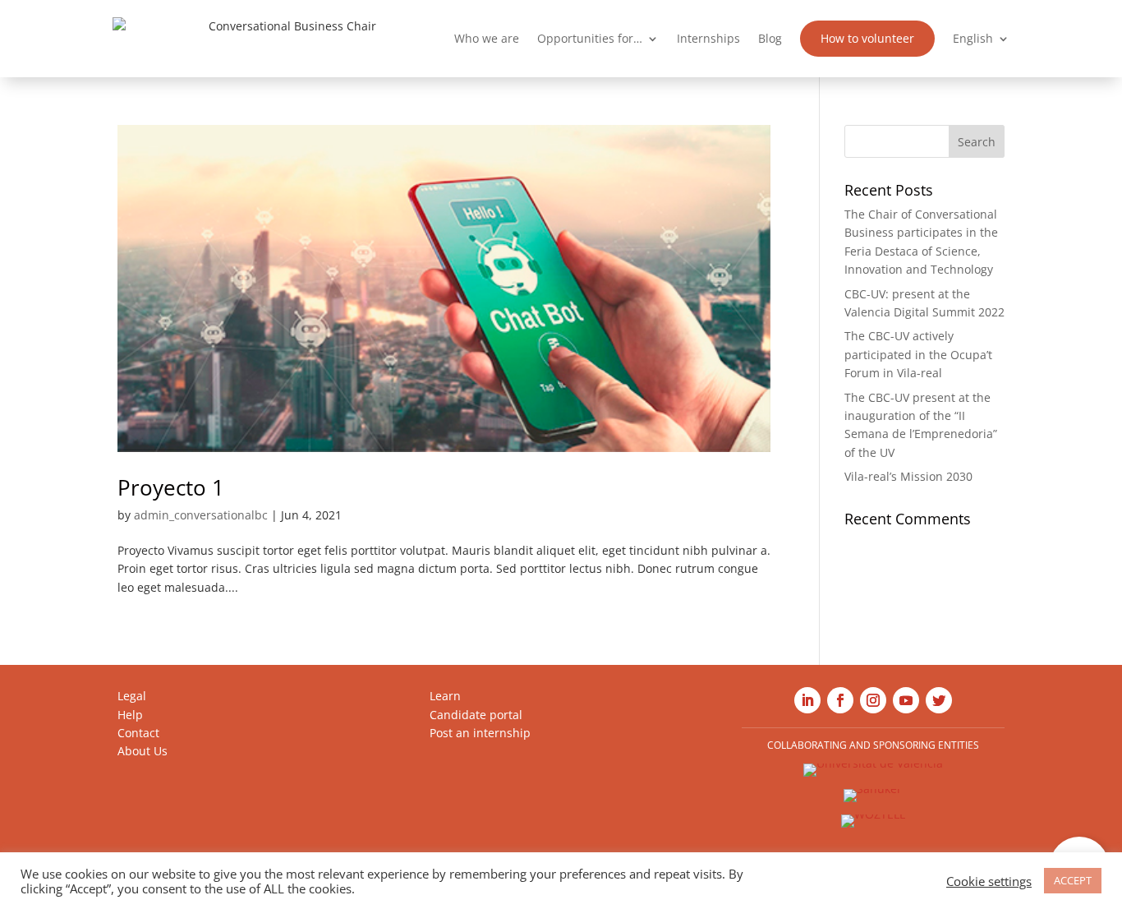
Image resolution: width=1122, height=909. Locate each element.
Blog (770, 38)
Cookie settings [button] (989, 881)
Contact (138, 733)
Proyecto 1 (170, 487)
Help (130, 714)
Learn (445, 696)
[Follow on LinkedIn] (807, 700)
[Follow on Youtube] (906, 700)
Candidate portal (476, 714)
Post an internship (480, 733)
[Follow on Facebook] (840, 700)
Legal (131, 696)
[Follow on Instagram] (873, 700)
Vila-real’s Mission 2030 (908, 476)
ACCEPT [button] (1073, 880)
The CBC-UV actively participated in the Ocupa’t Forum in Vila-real (918, 354)
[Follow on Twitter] (939, 700)
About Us (142, 751)
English (973, 38)
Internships (708, 38)
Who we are (486, 38)
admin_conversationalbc (201, 515)
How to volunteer (867, 38)
